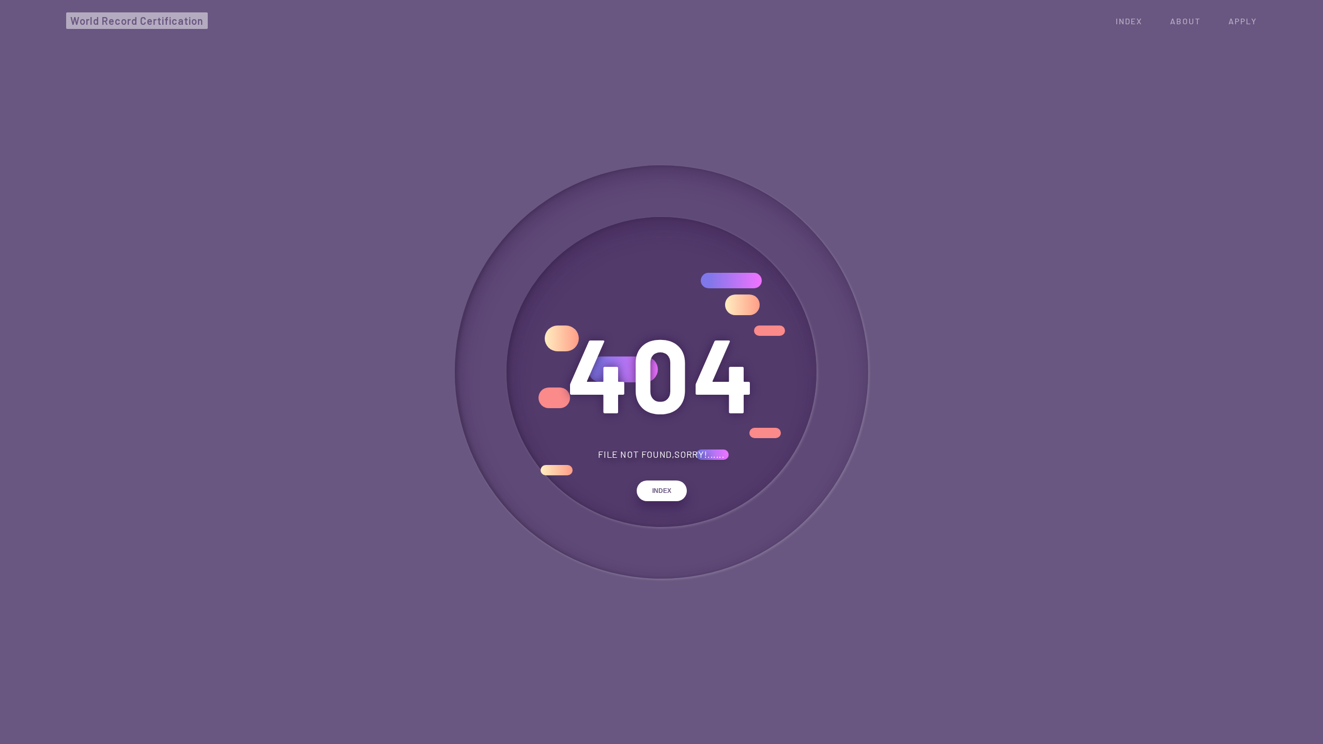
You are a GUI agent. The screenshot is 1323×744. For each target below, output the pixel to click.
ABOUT (1185, 21)
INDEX (661, 490)
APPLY (1242, 21)
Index (1129, 21)
